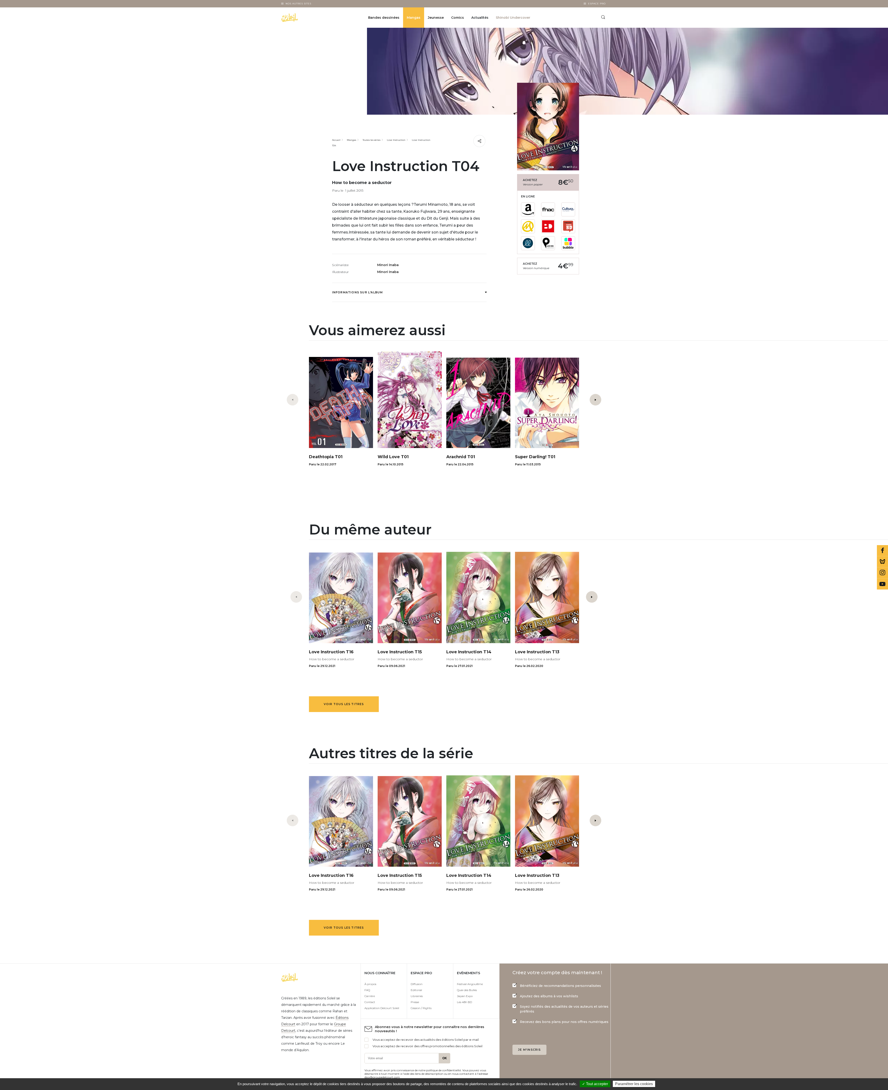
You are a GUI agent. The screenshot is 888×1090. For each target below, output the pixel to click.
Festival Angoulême (470, 984)
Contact (369, 1002)
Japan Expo (465, 996)
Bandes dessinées (383, 17)
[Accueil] (301, 17)
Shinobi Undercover (513, 17)
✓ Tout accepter (595, 1084)
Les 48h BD (464, 1002)
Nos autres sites (298, 3)
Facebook (882, 550)
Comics (457, 17)
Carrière (369, 996)
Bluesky (882, 561)
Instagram (882, 572)
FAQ (367, 990)
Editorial (416, 990)
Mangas (413, 17)
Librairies (417, 996)
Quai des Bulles (467, 990)
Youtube (882, 584)
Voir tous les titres (344, 704)
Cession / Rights (421, 1008)
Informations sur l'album (357, 292)
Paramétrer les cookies (634, 1084)
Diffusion (416, 984)
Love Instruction (396, 139)
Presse (415, 1002)
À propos (370, 984)
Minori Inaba (388, 265)
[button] (595, 399)
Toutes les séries (371, 139)
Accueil (336, 139)
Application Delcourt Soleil (381, 1008)
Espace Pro (597, 3)
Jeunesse (436, 17)
